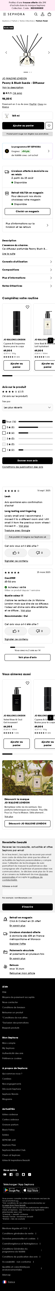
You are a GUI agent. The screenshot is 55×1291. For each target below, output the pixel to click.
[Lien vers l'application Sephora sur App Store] (31, 1190)
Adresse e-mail (9, 886)
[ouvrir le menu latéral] (4, 14)
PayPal (32, 104)
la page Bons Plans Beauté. (14, 1205)
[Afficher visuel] (27, 50)
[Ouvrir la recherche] (36, 14)
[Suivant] (49, 52)
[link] (27, 460)
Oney (40, 104)
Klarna (5, 107)
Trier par (6, 401)
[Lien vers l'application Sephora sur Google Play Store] (12, 1190)
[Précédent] (6, 52)
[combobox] (27, 407)
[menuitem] (42, 14)
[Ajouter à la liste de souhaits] (27, 307)
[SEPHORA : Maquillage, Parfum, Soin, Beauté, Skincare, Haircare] (16, 14)
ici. (17, 1201)
